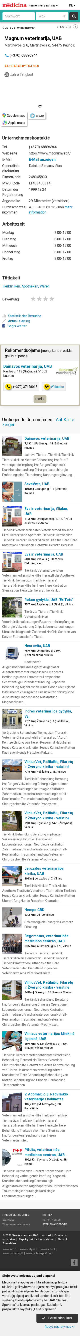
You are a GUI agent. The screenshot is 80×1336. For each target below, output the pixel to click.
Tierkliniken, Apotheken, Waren (26, 286)
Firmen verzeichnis (42, 5)
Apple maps (16, 123)
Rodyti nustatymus (58, 1326)
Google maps (16, 115)
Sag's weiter (17, 326)
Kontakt (46, 1235)
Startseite (8, 1219)
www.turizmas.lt (13, 1253)
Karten (47, 1214)
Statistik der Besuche (24, 316)
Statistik (63, 1239)
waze (40, 115)
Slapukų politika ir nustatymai (36, 1239)
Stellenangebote (54, 1224)
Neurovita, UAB (37, 646)
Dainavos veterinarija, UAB (27, 366)
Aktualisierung (19, 321)
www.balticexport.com (39, 1253)
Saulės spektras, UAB (25, 1235)
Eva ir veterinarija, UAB (43, 554)
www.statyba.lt (29, 1249)
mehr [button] (40, 398)
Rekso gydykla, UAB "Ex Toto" (49, 600)
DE (71, 5)
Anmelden (9, 1243)
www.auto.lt (48, 1249)
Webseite (57, 387)
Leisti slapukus (59, 1318)
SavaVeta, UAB (36, 484)
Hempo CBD (34, 910)
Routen (56, 1219)
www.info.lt (9, 1249)
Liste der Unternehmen (20, 27)
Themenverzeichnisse (16, 1224)
